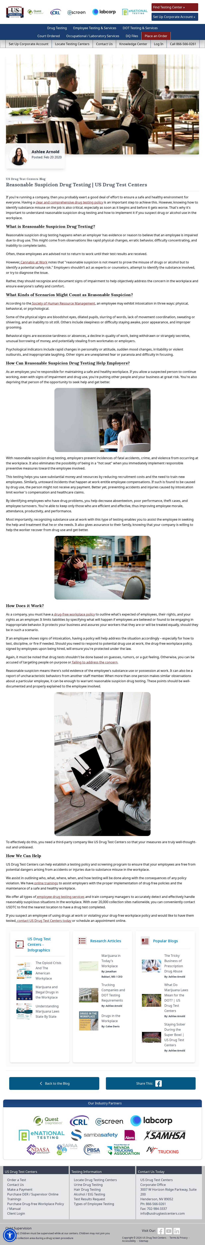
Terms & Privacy (179, 1237)
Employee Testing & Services (94, 28)
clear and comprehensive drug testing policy (69, 202)
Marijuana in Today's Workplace (111, 960)
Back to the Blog (57, 1083)
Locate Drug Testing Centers (95, 1180)
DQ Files (132, 36)
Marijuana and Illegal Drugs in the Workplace (47, 992)
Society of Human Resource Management (63, 303)
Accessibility (129, 1241)
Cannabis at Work (33, 262)
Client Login (16, 1213)
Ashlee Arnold (45, 151)
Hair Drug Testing (87, 1189)
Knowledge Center (133, 44)
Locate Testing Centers (72, 44)
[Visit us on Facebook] (161, 1230)
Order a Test (16, 1180)
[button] (10, 1235)
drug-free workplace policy (74, 614)
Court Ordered (48, 36)
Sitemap (143, 1241)
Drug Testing (57, 28)
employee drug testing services (60, 897)
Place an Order (156, 36)
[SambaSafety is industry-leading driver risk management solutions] (94, 1135)
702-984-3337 (157, 1208)
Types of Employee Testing (94, 1204)
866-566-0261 (156, 1204)
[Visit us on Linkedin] (177, 1230)
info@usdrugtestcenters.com (162, 1213)
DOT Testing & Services (140, 28)
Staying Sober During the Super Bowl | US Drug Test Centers (174, 1034)
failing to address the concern (94, 662)
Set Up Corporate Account (28, 44)
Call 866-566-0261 (183, 44)
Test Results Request (89, 1199)
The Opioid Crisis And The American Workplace (48, 971)
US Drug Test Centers (154, 1237)
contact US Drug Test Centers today (43, 920)
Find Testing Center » (169, 7)
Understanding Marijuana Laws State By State (47, 1011)
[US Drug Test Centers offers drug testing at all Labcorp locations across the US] (104, 12)
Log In (158, 44)
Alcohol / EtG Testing (89, 1194)
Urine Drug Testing (88, 1184)
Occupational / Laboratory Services (92, 36)
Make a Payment (19, 1189)
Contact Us (104, 44)
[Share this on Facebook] (158, 1083)
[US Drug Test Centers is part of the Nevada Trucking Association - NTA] (123, 1149)
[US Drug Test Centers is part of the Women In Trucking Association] (162, 1149)
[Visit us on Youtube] (169, 1230)
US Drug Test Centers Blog (26, 179)
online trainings (45, 883)
